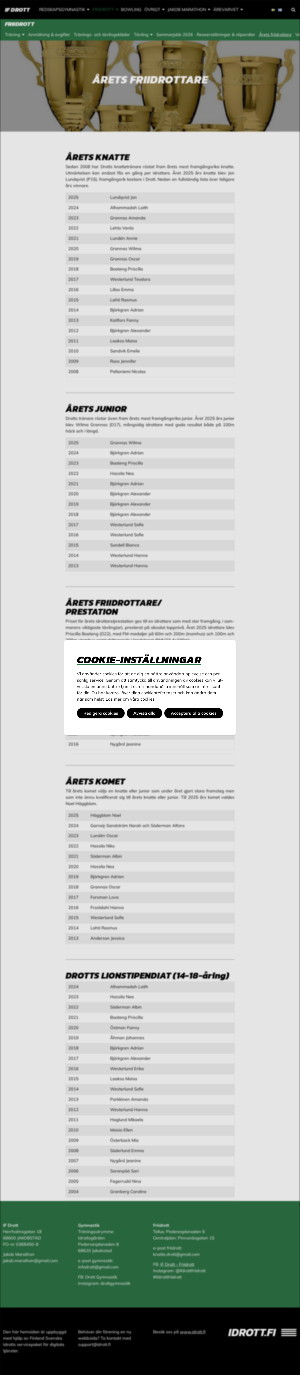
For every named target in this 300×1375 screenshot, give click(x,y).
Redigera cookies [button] (100, 713)
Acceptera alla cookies (194, 713)
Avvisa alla (144, 713)
